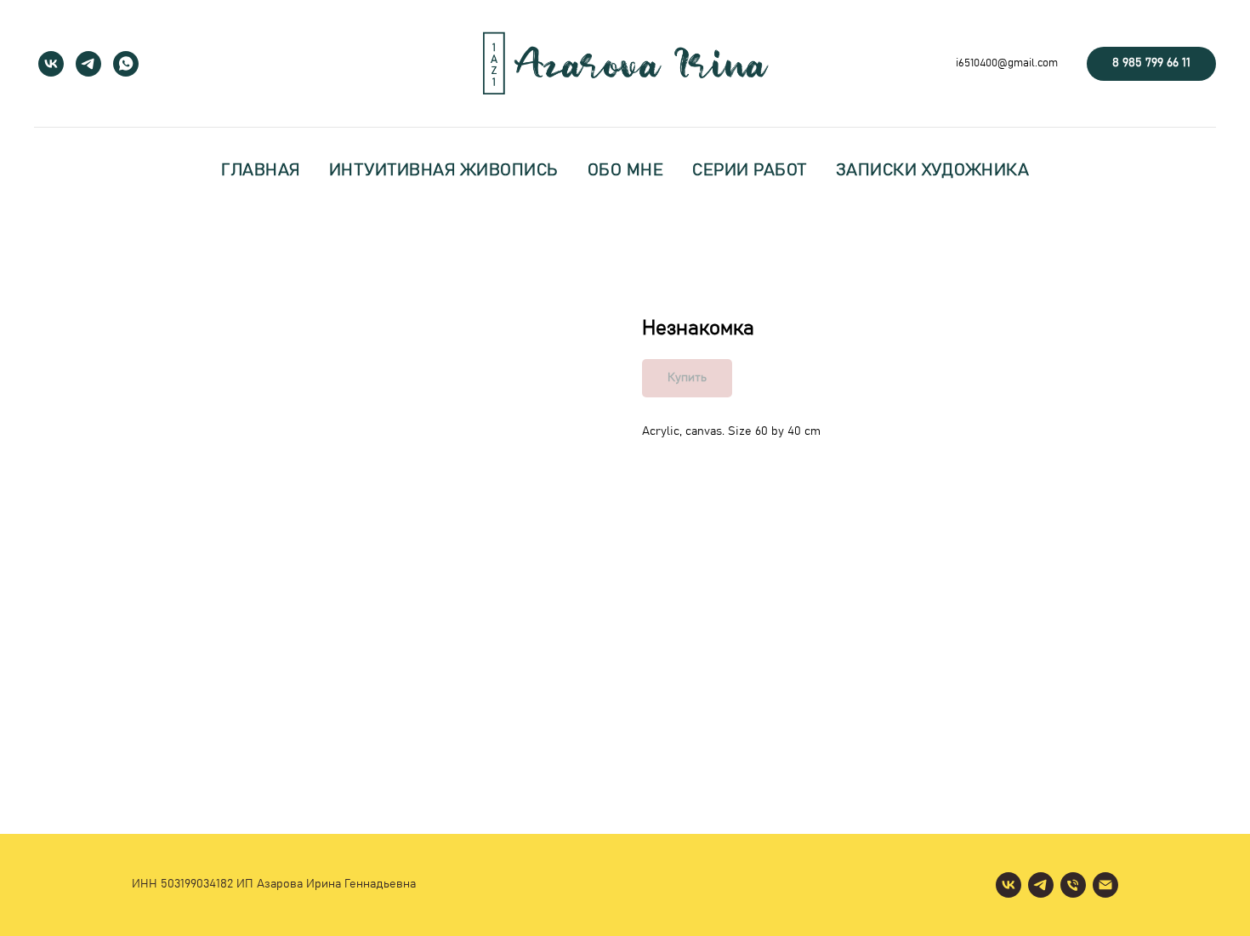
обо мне (626, 170)
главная (260, 170)
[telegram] (88, 64)
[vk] (51, 64)
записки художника (933, 170)
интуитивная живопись (444, 170)
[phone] (1073, 885)
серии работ (749, 170)
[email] (1105, 885)
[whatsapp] (126, 64)
